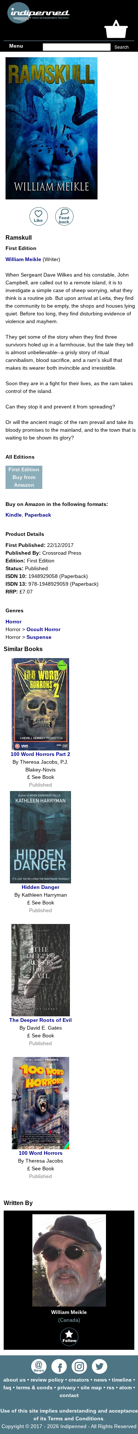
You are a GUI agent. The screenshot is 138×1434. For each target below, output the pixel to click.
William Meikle (23, 259)
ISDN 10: (16, 576)
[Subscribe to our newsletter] (39, 1372)
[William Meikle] (69, 1307)
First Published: (26, 545)
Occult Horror (43, 629)
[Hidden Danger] (40, 881)
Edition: (15, 561)
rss (110, 1387)
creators (78, 1380)
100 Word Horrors (41, 1153)
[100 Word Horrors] (40, 1147)
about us (14, 1380)
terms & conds (34, 1387)
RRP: (12, 592)
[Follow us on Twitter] (99, 1372)
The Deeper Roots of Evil (40, 1020)
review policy (47, 1380)
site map (91, 1387)
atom (125, 1387)
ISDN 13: (16, 584)
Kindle (14, 515)
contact (69, 1395)
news (100, 1380)
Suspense (39, 637)
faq (7, 1387)
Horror (13, 621)
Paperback (38, 515)
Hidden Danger (40, 887)
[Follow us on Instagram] (79, 1372)
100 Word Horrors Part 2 (40, 754)
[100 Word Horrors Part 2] (40, 749)
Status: (15, 568)
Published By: (23, 553)
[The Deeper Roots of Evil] (40, 1014)
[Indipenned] (37, 21)
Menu (16, 46)
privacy (66, 1387)
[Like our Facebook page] (59, 1372)
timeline (122, 1380)
